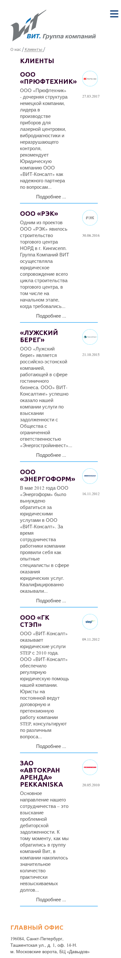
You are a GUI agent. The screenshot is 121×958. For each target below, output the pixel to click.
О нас (15, 49)
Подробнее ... (51, 196)
